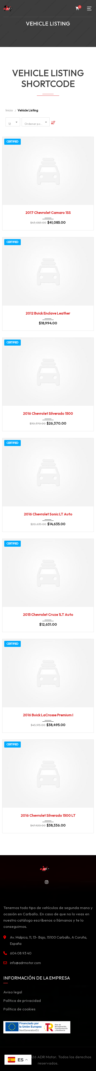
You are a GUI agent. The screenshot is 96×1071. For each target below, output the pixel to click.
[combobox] (13, 121)
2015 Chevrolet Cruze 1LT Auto (48, 614)
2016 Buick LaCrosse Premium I (48, 715)
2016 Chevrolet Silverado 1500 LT (48, 815)
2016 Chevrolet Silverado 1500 (48, 413)
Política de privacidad (22, 1000)
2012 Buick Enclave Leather (48, 313)
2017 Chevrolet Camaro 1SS (48, 212)
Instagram (45, 882)
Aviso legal (12, 992)
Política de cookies (19, 1009)
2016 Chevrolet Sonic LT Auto (48, 514)
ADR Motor (46, 1056)
